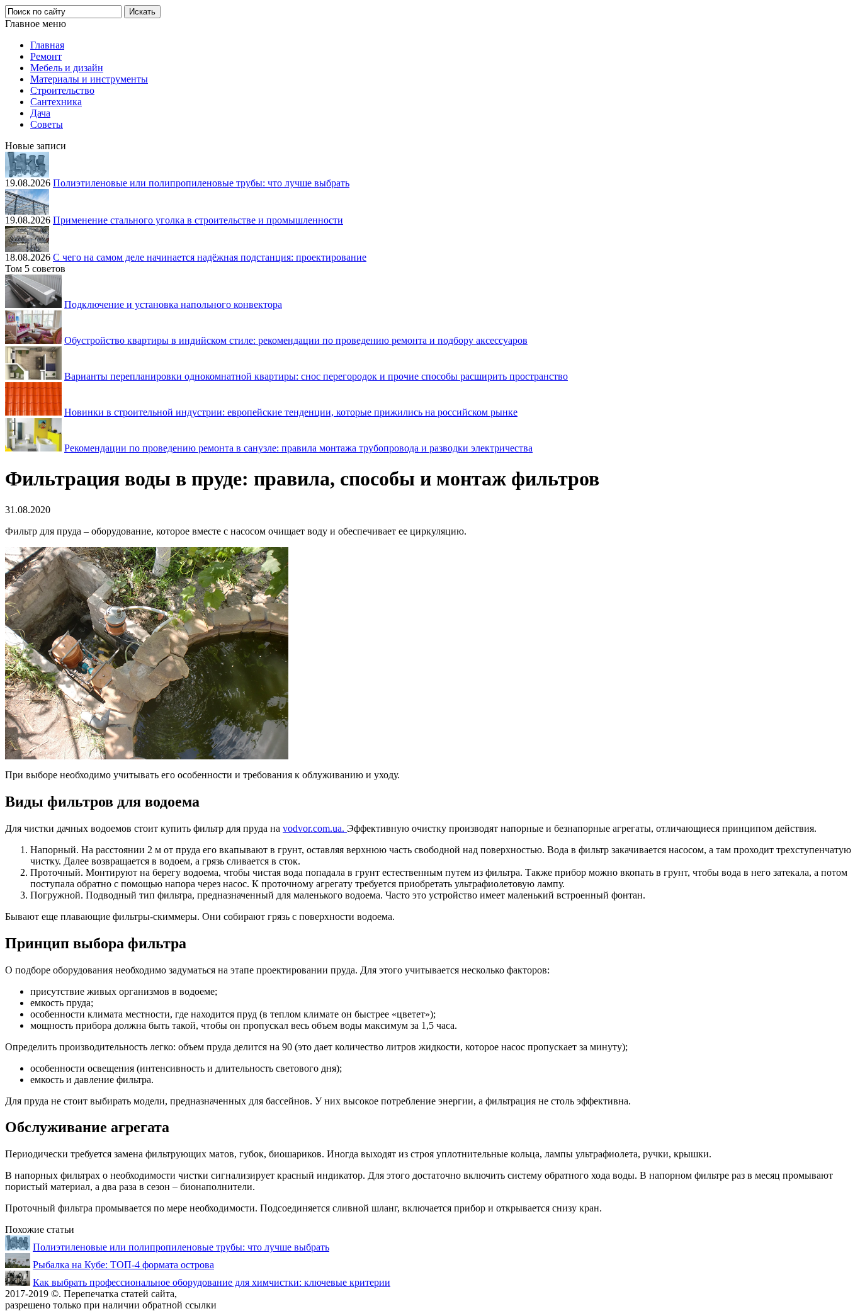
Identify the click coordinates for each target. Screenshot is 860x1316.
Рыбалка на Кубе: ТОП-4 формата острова (123, 1264)
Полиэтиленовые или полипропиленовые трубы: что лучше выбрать (201, 183)
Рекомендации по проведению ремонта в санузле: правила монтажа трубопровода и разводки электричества (298, 448)
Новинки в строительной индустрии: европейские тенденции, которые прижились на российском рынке (291, 412)
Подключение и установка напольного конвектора (173, 304)
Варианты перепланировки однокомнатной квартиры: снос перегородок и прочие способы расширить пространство (316, 376)
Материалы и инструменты (89, 79)
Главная (47, 45)
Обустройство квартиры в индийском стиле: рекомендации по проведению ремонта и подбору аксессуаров (296, 340)
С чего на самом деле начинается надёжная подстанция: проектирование (209, 257)
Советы (46, 124)
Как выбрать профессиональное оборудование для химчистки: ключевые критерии (211, 1282)
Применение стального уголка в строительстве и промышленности (198, 220)
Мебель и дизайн (66, 67)
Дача (40, 113)
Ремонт (46, 56)
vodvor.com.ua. (315, 828)
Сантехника (56, 101)
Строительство (62, 90)
